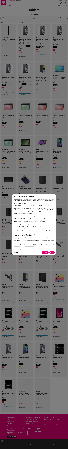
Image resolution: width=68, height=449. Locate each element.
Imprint (20, 249)
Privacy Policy (16, 249)
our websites (36, 220)
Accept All (52, 252)
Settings (17, 252)
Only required (45, 252)
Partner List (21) (26, 249)
